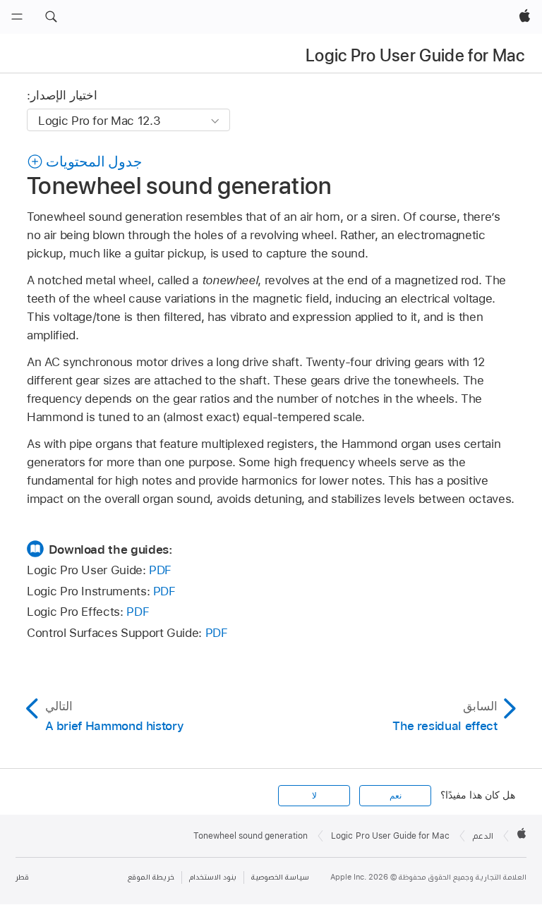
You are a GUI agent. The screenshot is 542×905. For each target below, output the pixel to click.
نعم (396, 796)
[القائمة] (17, 17)
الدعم (483, 836)
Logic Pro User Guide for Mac (415, 55)
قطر (22, 877)
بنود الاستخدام (212, 877)
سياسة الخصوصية (280, 877)
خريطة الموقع (151, 877)
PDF (160, 570)
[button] (51, 17)
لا (314, 796)
